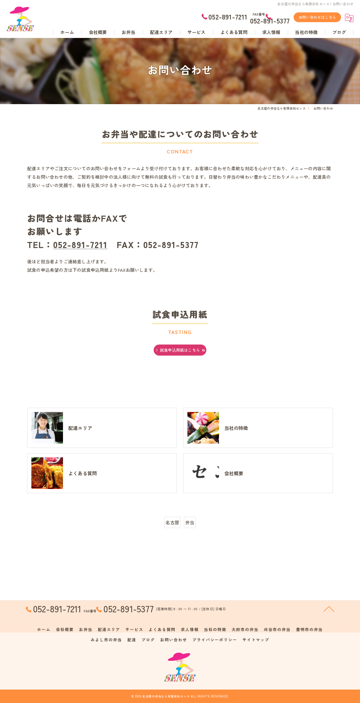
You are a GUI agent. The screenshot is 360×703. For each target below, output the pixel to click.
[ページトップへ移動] (329, 608)
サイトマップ (255, 639)
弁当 (189, 522)
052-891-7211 (80, 244)
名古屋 (172, 522)
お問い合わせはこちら (317, 17)
